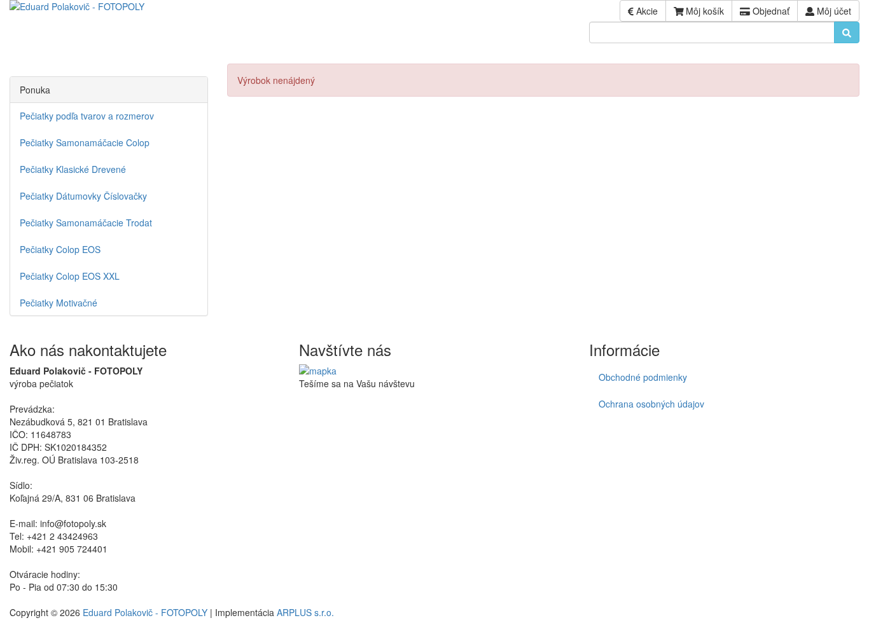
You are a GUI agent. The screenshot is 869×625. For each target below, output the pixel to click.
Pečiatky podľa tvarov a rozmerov (87, 115)
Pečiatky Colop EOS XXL (70, 276)
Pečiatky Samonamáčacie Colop (84, 142)
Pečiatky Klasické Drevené (73, 169)
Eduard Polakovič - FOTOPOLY (145, 612)
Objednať (769, 10)
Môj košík (703, 10)
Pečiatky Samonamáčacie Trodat (86, 222)
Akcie (646, 10)
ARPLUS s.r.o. (305, 612)
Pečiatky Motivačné (58, 302)
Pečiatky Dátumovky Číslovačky (83, 195)
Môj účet (832, 10)
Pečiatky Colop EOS (60, 249)
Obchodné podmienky (643, 377)
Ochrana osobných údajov (651, 403)
